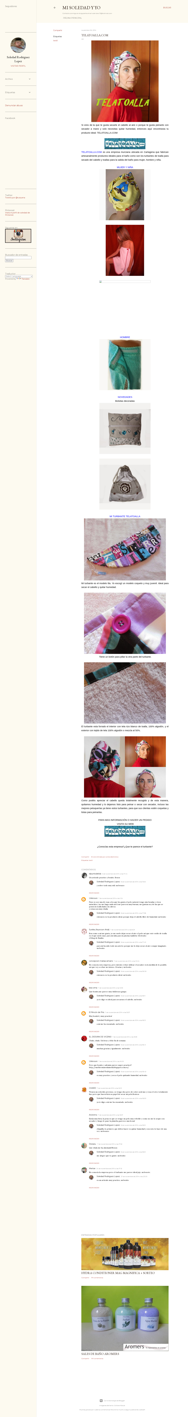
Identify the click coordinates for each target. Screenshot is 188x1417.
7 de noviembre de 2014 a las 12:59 (110, 988)
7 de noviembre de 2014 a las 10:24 (126, 961)
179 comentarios (97, 1278)
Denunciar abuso (14, 105)
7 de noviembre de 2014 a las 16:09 (111, 1061)
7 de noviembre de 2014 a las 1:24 (111, 898)
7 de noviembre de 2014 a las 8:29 (122, 930)
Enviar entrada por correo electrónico (104, 857)
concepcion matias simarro (101, 961)
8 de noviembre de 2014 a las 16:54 (133, 882)
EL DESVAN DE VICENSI (100, 1037)
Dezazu (92, 1144)
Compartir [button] (57, 30)
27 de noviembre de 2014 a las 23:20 (134, 1176)
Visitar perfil (18, 66)
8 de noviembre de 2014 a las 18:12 (133, 1020)
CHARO (92, 1088)
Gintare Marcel (119, 1405)
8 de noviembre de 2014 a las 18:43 (133, 1072)
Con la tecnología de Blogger (114, 1401)
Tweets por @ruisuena (15, 197)
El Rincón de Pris (96, 1012)
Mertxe (92, 1168)
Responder (94, 893)
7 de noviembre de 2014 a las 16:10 (109, 1088)
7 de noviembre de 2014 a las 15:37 (117, 1012)
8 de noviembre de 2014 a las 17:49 (133, 942)
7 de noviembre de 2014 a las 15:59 (125, 1037)
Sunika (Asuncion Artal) (99, 929)
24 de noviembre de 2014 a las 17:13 (109, 1168)
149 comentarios (97, 1358)
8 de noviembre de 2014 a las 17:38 (133, 913)
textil (55, 40)
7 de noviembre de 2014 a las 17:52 (109, 1144)
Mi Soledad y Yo (81, 8)
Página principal (72, 18)
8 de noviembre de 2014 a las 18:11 (133, 996)
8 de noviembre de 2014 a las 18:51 (133, 1125)
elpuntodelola (95, 874)
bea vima (93, 988)
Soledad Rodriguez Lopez (108, 881)
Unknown (93, 898)
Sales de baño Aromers (100, 1354)
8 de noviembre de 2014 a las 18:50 (133, 1098)
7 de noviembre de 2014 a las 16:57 (110, 1115)
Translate (26, 279)
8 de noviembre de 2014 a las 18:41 (133, 1045)
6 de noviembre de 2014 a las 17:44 (114, 874)
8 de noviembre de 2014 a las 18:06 (133, 971)
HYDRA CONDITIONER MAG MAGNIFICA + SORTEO (118, 1273)
